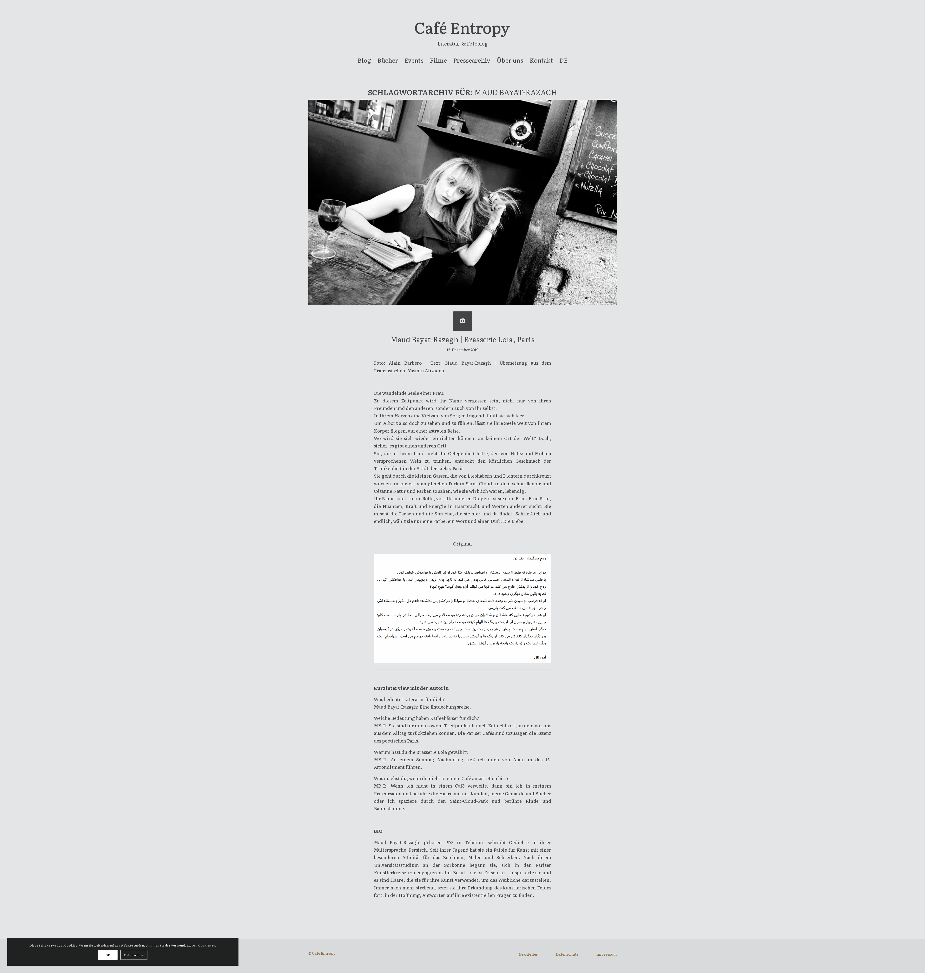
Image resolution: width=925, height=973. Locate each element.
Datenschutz (567, 954)
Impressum (606, 954)
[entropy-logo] (462, 29)
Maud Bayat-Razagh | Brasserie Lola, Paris (462, 339)
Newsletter (528, 954)
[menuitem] (364, 60)
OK (108, 955)
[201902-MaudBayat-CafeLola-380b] (462, 321)
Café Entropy (324, 953)
